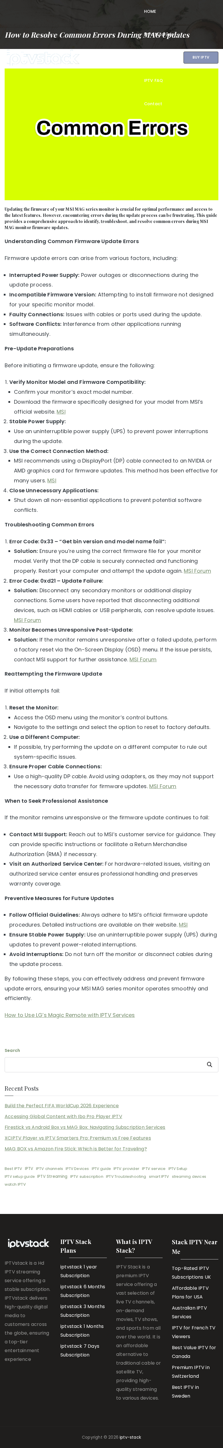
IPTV (29, 1168)
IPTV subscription (86, 1176)
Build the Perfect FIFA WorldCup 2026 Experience (62, 1105)
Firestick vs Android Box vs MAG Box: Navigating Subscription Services (85, 1127)
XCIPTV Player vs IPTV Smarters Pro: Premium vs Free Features (78, 1138)
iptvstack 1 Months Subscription (82, 1330)
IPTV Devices (77, 1168)
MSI (61, 411)
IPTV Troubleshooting (126, 1176)
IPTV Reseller (158, 57)
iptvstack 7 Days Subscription (79, 1350)
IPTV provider (126, 1168)
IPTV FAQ (153, 80)
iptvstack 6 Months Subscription (82, 1291)
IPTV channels (49, 1168)
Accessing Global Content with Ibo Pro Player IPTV (63, 1116)
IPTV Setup (178, 1168)
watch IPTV (15, 1184)
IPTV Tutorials (159, 34)
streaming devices (189, 1176)
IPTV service (154, 1168)
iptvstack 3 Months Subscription (82, 1311)
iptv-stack (130, 1437)
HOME (150, 11)
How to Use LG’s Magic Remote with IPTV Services (70, 1015)
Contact (153, 104)
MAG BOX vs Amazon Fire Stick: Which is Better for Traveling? (76, 1148)
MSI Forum (197, 570)
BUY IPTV (201, 57)
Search (12, 1050)
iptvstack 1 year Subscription (78, 1271)
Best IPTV (13, 1168)
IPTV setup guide (20, 1176)
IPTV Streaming (52, 1176)
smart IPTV (159, 1176)
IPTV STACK (108, 53)
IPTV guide (101, 1168)
